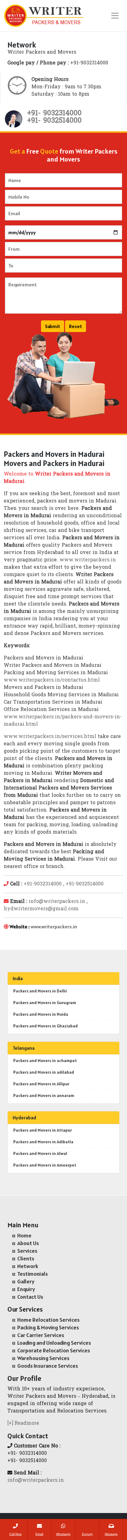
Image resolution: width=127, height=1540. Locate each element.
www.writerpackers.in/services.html (50, 736)
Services (27, 1250)
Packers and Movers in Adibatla (43, 1141)
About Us (28, 1243)
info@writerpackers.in (57, 901)
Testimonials (32, 1273)
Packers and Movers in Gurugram (44, 1002)
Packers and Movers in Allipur (41, 1084)
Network (27, 1266)
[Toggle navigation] (115, 15)
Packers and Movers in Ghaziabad (45, 1026)
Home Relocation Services (48, 1319)
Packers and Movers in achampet (45, 1060)
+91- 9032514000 (54, 121)
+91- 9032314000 (54, 114)
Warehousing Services (43, 1358)
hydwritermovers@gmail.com (41, 909)
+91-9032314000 (43, 884)
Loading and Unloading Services (54, 1342)
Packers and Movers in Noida (40, 1014)
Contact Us (30, 1296)
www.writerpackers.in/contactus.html (52, 680)
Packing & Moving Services (48, 1327)
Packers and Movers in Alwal (40, 1153)
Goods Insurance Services (47, 1365)
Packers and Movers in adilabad (43, 1072)
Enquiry (26, 1289)
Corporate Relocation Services (53, 1350)
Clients (25, 1258)
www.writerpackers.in (87, 560)
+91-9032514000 (85, 884)
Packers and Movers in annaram (43, 1095)
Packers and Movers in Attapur (42, 1130)
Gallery (26, 1281)
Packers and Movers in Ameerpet (44, 1165)
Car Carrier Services (40, 1335)
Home (24, 1235)
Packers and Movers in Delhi (40, 991)
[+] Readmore (23, 1423)
